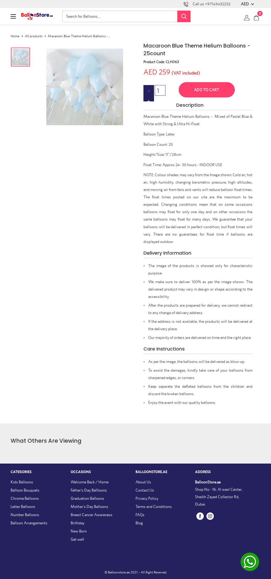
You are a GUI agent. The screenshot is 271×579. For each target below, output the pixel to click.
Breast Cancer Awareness (91, 514)
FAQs (140, 514)
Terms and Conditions (154, 506)
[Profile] (247, 16)
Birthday (77, 523)
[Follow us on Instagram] (210, 516)
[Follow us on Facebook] (200, 516)
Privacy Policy (147, 498)
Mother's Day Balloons (89, 506)
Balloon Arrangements (29, 523)
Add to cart (206, 89)
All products (34, 36)
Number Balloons (25, 514)
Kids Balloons (22, 482)
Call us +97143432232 (212, 4)
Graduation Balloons (87, 498)
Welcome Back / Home (90, 482)
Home (15, 36)
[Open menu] (13, 16)
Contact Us (145, 490)
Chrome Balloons (25, 498)
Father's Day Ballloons (89, 490)
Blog (139, 523)
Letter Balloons (23, 506)
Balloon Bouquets (25, 490)
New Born (79, 531)
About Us (143, 482)
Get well (77, 539)
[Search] (184, 16)
